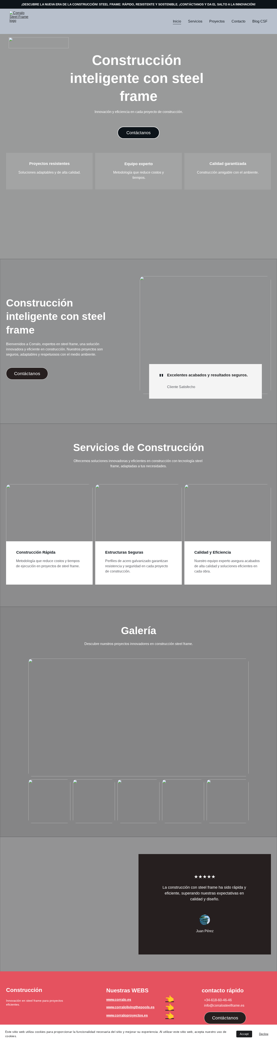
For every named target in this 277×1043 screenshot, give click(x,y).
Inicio (177, 21)
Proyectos (217, 21)
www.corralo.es (118, 999)
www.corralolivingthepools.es (130, 1007)
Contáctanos (138, 132)
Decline (263, 1034)
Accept (244, 1034)
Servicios (195, 21)
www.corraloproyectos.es (127, 1015)
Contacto (238, 21)
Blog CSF (259, 21)
